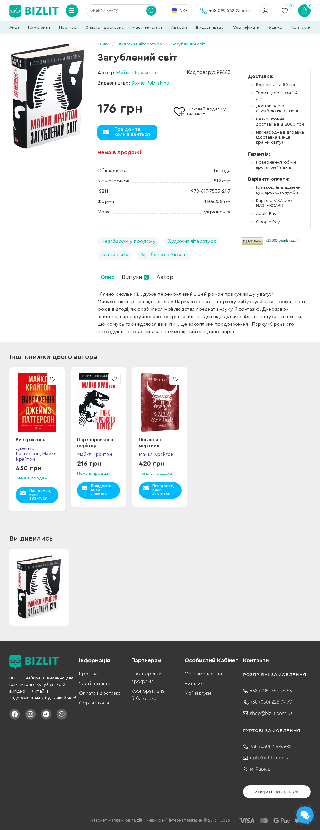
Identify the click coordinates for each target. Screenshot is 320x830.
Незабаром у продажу (128, 241)
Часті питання (147, 27)
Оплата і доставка (104, 27)
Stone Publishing (150, 82)
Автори (179, 27)
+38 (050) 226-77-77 (271, 702)
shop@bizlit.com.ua (271, 713)
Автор (165, 277)
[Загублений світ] (48, 96)
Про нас (67, 27)
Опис (107, 277)
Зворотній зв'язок (277, 791)
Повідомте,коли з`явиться (132, 132)
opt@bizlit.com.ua (270, 758)
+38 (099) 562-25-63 (271, 691)
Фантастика (114, 254)
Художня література (192, 241)
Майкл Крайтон (137, 72)
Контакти (301, 27)
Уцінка (275, 27)
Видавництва (210, 27)
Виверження (31, 439)
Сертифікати (246, 27)
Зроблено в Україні (164, 254)
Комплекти (39, 27)
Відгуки (135, 277)
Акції (14, 27)
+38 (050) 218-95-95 (271, 746)
